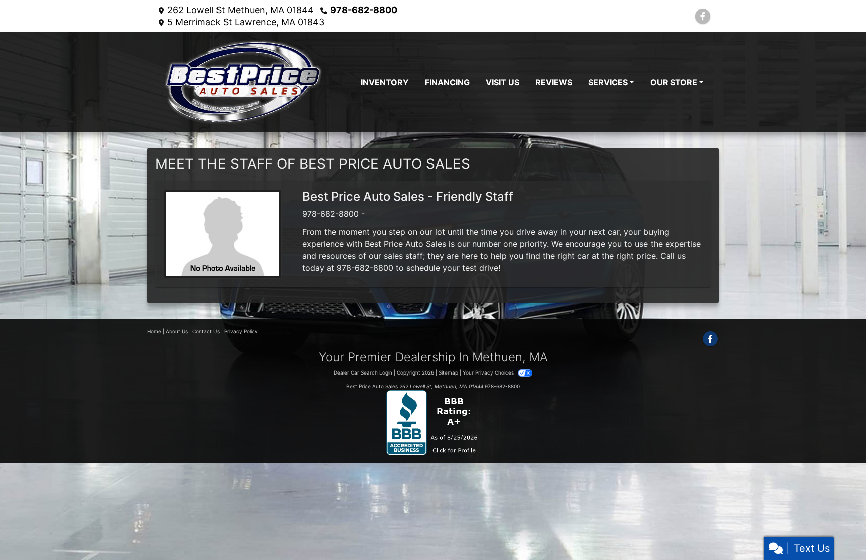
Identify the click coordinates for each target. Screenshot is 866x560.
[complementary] (836, 530)
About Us (177, 331)
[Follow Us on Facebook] (702, 16)
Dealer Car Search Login (363, 372)
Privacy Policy (241, 331)
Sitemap (448, 372)
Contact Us (206, 331)
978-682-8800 (363, 10)
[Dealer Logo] (243, 82)
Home (154, 331)
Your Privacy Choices (489, 372)
